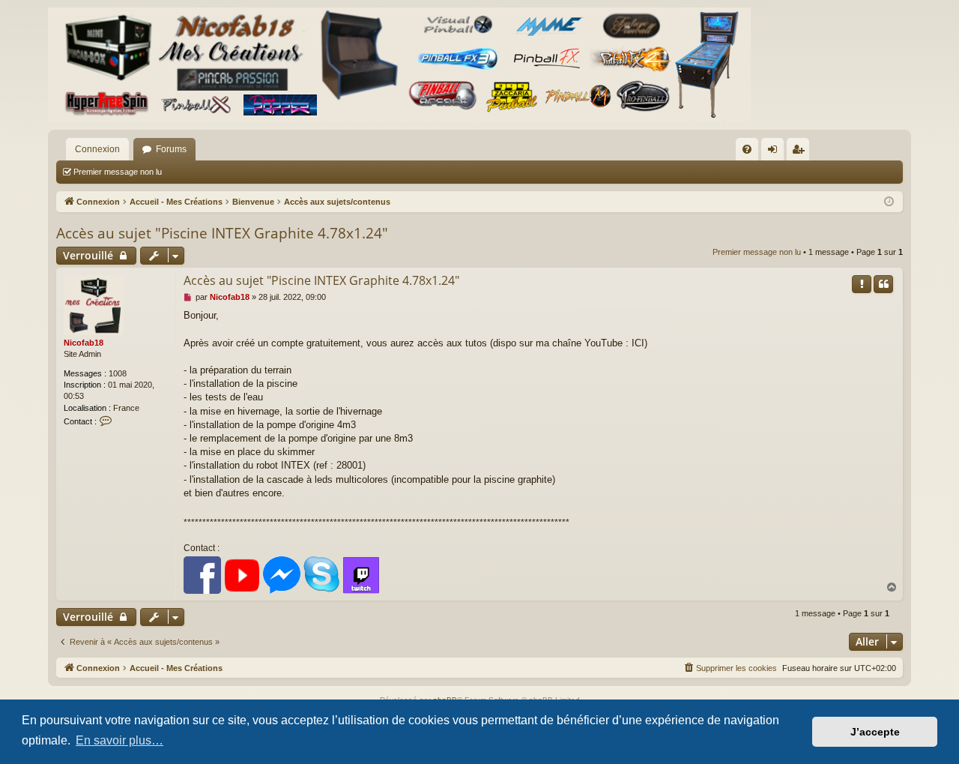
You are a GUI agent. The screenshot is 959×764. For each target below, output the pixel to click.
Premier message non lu (117, 171)
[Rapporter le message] (861, 284)
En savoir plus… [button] (119, 740)
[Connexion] (399, 65)
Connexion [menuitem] (775, 152)
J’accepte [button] (875, 732)
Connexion (97, 149)
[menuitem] (747, 149)
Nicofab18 (83, 342)
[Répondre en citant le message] (883, 284)
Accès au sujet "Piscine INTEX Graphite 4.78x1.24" (222, 233)
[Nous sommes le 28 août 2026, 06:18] (889, 202)
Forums (171, 149)
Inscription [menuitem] (801, 152)
